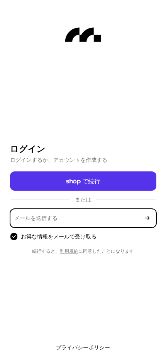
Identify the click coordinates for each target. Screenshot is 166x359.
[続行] (147, 218)
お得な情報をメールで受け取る (59, 236)
